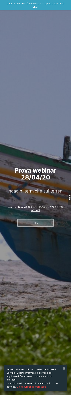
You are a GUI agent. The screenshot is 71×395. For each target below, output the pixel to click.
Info (35, 222)
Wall (69, 197)
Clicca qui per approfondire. (31, 386)
